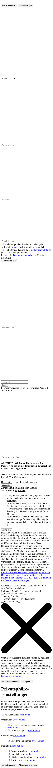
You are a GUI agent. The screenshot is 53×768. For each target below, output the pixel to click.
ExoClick (21, 754)
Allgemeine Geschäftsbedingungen (28, 572)
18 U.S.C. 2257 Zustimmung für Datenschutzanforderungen (26, 579)
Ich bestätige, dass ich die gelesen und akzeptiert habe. (26, 251)
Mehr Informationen (10, 681)
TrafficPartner (23, 760)
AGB (16, 247)
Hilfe (34, 575)
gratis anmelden (9, 5)
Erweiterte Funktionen (27, 741)
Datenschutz (7, 575)
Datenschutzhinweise (23, 255)
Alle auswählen (12, 714)
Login (4, 385)
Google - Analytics (26, 751)
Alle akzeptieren (9, 765)
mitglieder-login (25, 5)
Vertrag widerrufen (22, 575)
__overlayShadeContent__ (13, 593)
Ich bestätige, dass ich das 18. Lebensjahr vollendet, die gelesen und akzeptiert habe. (23, 245)
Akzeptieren (27, 681)
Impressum (6, 572)
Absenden (6, 485)
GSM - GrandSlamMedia (29, 757)
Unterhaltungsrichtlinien (40, 250)
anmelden (6, 530)
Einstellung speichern (28, 765)
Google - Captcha (25, 730)
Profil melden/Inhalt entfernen (21, 576)
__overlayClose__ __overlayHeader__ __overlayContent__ (19, 600)
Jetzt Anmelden (9, 261)
